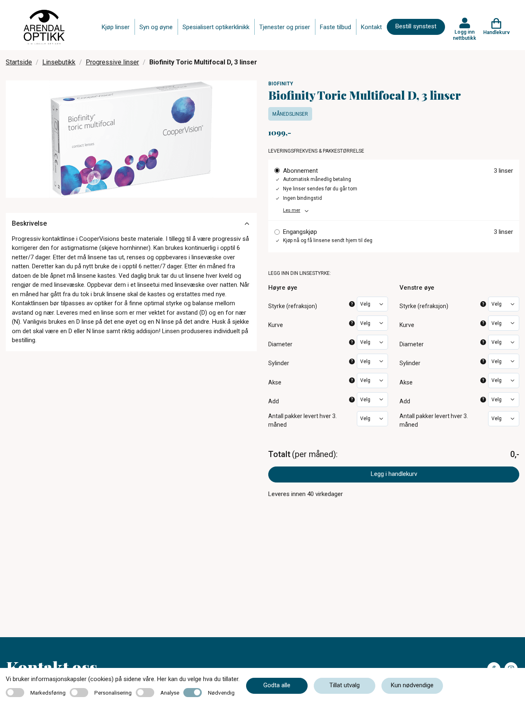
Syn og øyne (156, 27)
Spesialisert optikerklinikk (216, 27)
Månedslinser (290, 114)
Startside (19, 62)
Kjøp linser (116, 27)
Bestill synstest (415, 26)
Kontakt (371, 27)
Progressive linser (112, 62)
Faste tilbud (335, 27)
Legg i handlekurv (394, 474)
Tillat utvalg (344, 685)
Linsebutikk (58, 62)
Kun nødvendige (412, 685)
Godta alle (276, 685)
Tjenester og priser (284, 27)
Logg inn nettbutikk (464, 35)
